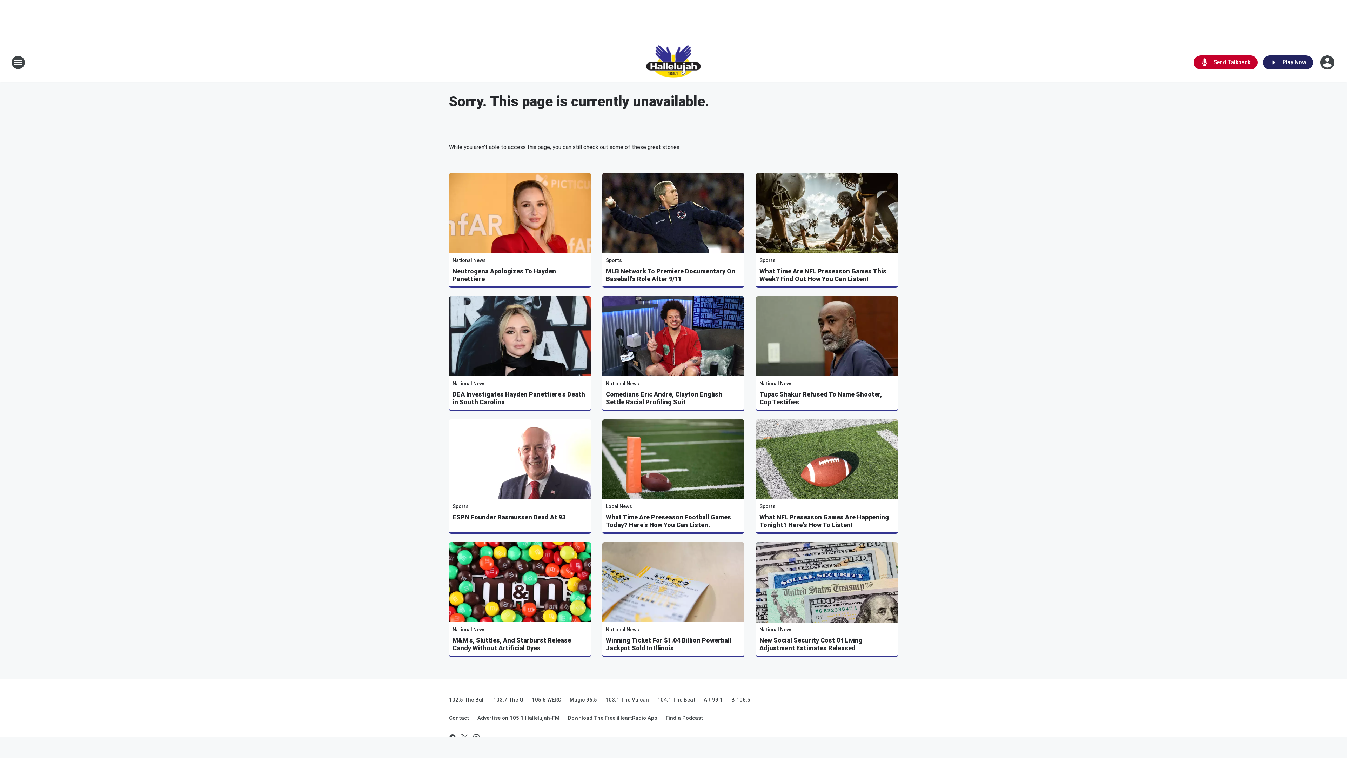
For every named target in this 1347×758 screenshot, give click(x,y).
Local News (619, 506)
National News (469, 260)
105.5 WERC (546, 700)
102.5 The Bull (467, 700)
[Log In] (1328, 62)
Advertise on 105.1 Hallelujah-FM (518, 718)
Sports (614, 260)
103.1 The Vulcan (627, 700)
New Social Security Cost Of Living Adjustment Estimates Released (811, 644)
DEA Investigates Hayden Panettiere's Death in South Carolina (519, 398)
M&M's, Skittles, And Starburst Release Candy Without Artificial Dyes (512, 644)
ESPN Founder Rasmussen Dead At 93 (509, 517)
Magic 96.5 (583, 700)
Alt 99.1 (713, 700)
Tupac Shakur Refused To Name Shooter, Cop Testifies (820, 398)
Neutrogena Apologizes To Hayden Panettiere (504, 274)
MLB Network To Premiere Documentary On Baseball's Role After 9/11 (670, 274)
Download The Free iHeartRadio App (612, 718)
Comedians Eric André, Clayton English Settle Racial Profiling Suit (664, 398)
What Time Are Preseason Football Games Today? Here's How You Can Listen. (668, 520)
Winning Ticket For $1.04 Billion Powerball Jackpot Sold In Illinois (668, 644)
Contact (459, 718)
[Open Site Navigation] (18, 62)
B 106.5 (740, 700)
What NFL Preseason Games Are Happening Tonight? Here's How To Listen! (824, 520)
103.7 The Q (508, 700)
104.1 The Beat (676, 700)
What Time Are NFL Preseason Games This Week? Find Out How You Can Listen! (822, 274)
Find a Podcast (684, 718)
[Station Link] (673, 62)
